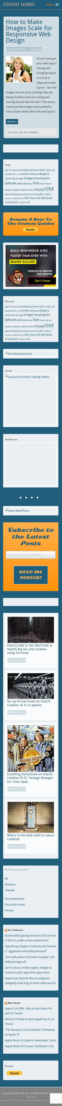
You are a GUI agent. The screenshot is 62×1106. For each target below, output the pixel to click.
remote (16, 198)
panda (8, 194)
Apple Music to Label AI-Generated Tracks (30, 1040)
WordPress (43, 1100)
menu (31, 189)
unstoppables (12, 202)
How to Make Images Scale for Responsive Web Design (29, 31)
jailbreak (22, 183)
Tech (26, 132)
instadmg (39, 178)
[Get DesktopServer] (31, 354)
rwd (20, 132)
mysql (39, 189)
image (28, 178)
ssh (38, 198)
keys (29, 183)
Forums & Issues (15, 904)
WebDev (34, 132)
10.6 (10, 170)
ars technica (15, 930)
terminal (46, 198)
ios (48, 178)
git (14, 178)
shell (33, 198)
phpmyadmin (23, 194)
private (33, 194)
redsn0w (8, 198)
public (41, 194)
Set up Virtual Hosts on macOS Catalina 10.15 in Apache (28, 703)
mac (42, 183)
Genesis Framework (29, 1100)
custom (24, 174)
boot (43, 170)
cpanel (8, 173)
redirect (47, 194)
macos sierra (20, 189)
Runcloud (31, 1096)
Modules (10, 884)
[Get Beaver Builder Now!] (31, 266)
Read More (12, 121)
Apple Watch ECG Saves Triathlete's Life (29, 1046)
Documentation (14, 899)
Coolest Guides (18, 4)
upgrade (23, 202)
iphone (10, 183)
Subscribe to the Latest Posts (31, 537)
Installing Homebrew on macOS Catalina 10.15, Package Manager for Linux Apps (30, 777)
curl (17, 174)
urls (28, 202)
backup (24, 170)
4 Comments (35, 49)
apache (16, 170)
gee (17, 1100)
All (6, 878)
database (34, 174)
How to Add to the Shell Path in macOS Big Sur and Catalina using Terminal (29, 649)
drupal (43, 174)
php (13, 194)
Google (19, 178)
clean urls (50, 170)
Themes (10, 890)
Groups (9, 910)
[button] (52, 5)
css (14, 173)
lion (36, 182)
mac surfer (14, 1003)
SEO (26, 198)
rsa (22, 198)
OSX (49, 189)
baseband (34, 170)
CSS (15, 132)
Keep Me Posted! (31, 575)
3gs (6, 170)
